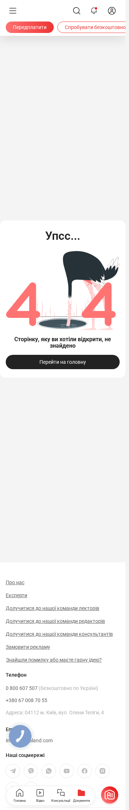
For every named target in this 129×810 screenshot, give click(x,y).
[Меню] (13, 11)
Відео (40, 800)
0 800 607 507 (52, 688)
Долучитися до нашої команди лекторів (52, 608)
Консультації (60, 800)
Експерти (16, 595)
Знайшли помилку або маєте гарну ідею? (54, 660)
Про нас (15, 582)
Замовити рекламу (28, 647)
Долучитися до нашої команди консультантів (59, 634)
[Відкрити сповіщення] (94, 11)
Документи (81, 800)
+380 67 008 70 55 (26, 700)
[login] (112, 11)
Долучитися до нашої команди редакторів (55, 621)
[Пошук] (77, 11)
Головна (20, 800)
